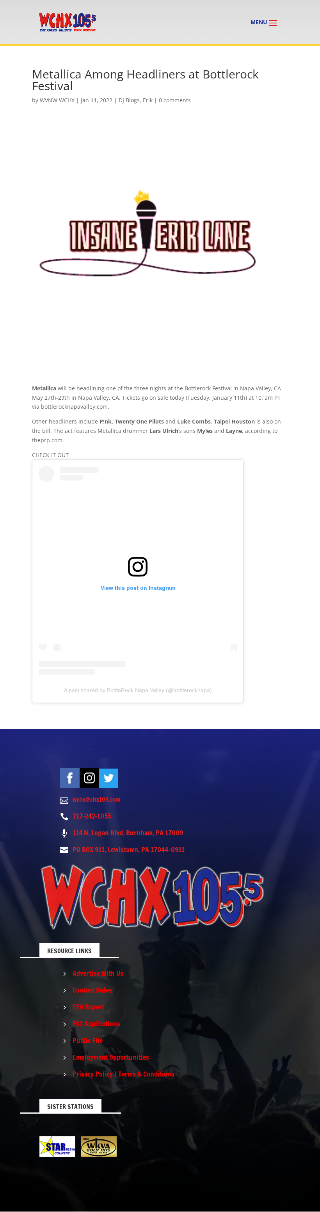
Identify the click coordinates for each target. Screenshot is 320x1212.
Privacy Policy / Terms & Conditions (123, 1074)
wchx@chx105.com (97, 799)
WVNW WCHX (57, 100)
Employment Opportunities (111, 1057)
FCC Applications (96, 1023)
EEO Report (88, 1007)
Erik (148, 100)
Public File (88, 1040)
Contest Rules (92, 990)
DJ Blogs (129, 100)
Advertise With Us (98, 973)
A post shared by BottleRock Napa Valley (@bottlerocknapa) (138, 690)
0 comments (175, 100)
